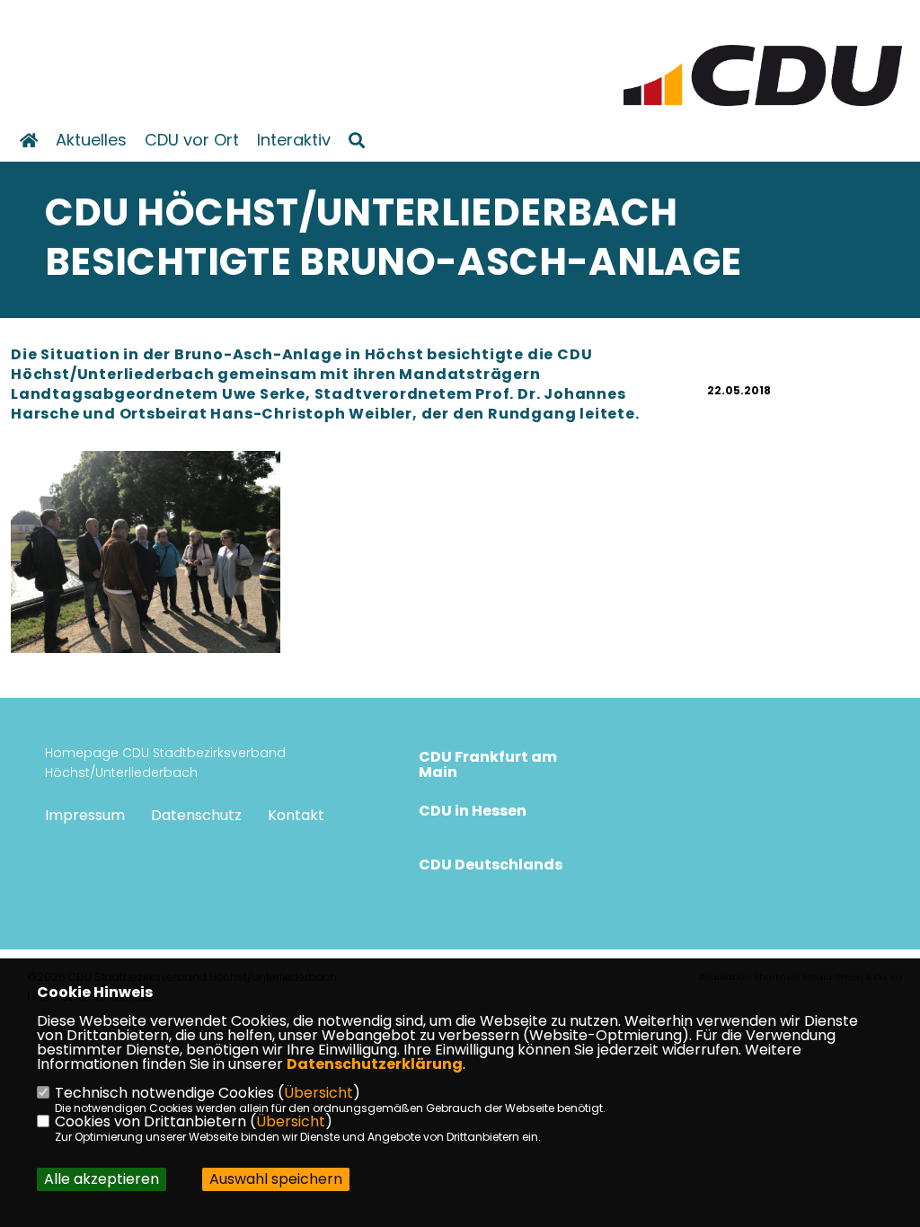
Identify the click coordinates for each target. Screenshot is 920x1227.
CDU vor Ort (192, 140)
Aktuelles (91, 140)
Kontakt (296, 815)
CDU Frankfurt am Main (488, 764)
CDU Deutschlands (490, 864)
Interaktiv (294, 140)
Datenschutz (196, 815)
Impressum (85, 815)
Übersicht (318, 1092)
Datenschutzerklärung (375, 1064)
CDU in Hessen (472, 810)
